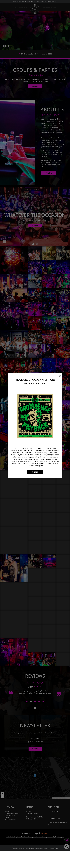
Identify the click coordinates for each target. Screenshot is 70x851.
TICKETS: (35, 472)
